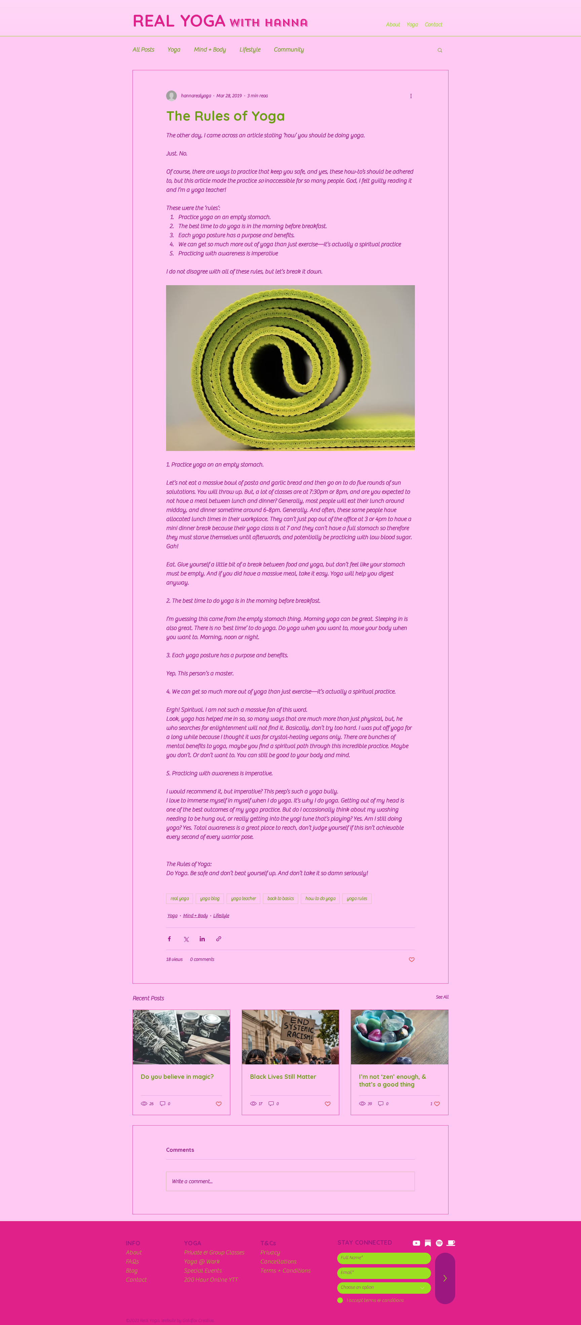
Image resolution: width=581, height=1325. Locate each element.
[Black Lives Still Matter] (290, 1037)
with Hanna (266, 23)
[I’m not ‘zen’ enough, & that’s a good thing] (399, 1037)
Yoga (173, 49)
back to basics (280, 898)
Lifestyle (249, 49)
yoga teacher (243, 898)
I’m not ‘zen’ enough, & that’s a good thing (392, 1080)
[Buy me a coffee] (450, 1243)
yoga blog (210, 898)
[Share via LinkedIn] (202, 939)
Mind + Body (210, 49)
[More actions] (411, 96)
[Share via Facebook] (169, 939)
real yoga (179, 898)
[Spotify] (439, 1243)
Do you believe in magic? (177, 1077)
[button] (440, 49)
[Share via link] (219, 939)
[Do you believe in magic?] (181, 1037)
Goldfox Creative (198, 1320)
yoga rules (357, 898)
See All (442, 997)
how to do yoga (320, 898)
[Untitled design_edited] (427, 1243)
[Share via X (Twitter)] (186, 939)
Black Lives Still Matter (283, 1077)
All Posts (143, 49)
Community (289, 49)
